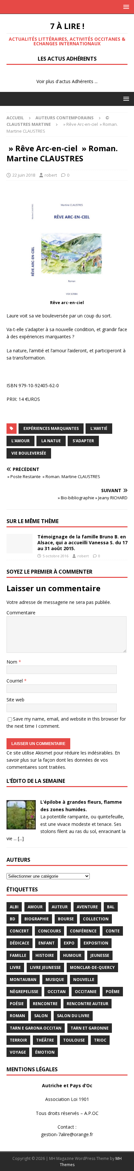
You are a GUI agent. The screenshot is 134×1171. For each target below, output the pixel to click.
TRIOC (100, 1040)
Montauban (23, 979)
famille (18, 955)
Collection (96, 919)
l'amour (20, 441)
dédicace (19, 943)
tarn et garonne (90, 1028)
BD (12, 919)
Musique (55, 979)
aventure (87, 907)
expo (69, 943)
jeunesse (99, 955)
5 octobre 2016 (55, 555)
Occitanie (86, 991)
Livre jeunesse (45, 967)
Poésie (17, 1003)
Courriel (15, 681)
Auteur (60, 907)
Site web (15, 699)
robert (51, 175)
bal (110, 907)
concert (19, 931)
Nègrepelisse (24, 991)
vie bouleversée (28, 453)
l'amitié (98, 428)
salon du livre (73, 1015)
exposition (96, 943)
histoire (44, 955)
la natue (51, 441)
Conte (113, 931)
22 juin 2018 (23, 175)
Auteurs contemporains (64, 118)
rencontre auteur (87, 1003)
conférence (83, 931)
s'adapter (83, 441)
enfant (46, 943)
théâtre (45, 1040)
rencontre (45, 1003)
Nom (13, 662)
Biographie (36, 919)
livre (15, 967)
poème (113, 991)
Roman (17, 1015)
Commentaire (21, 612)
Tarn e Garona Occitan (35, 1028)
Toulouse (74, 1040)
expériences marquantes (51, 428)
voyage (18, 1052)
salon (41, 1015)
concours (49, 931)
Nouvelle (83, 979)
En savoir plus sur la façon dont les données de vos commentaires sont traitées (63, 760)
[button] (125, 7)
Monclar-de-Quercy (92, 967)
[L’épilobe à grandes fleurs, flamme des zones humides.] (21, 825)
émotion (45, 1052)
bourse (66, 919)
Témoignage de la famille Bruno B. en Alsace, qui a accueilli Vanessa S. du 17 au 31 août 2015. (82, 542)
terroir (18, 1040)
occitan (56, 991)
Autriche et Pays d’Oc (67, 1085)
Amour (35, 907)
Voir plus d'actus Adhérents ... (67, 81)
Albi (14, 907)
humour (72, 955)
